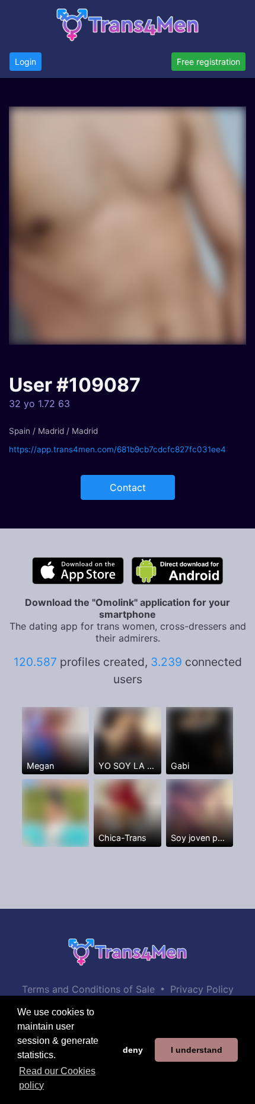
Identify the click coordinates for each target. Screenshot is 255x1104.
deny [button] (133, 1050)
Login (25, 62)
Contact (128, 487)
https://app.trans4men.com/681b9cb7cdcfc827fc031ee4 (117, 449)
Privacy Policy (202, 989)
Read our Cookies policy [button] (57, 1078)
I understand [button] (196, 1050)
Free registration (208, 62)
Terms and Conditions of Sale (88, 989)
